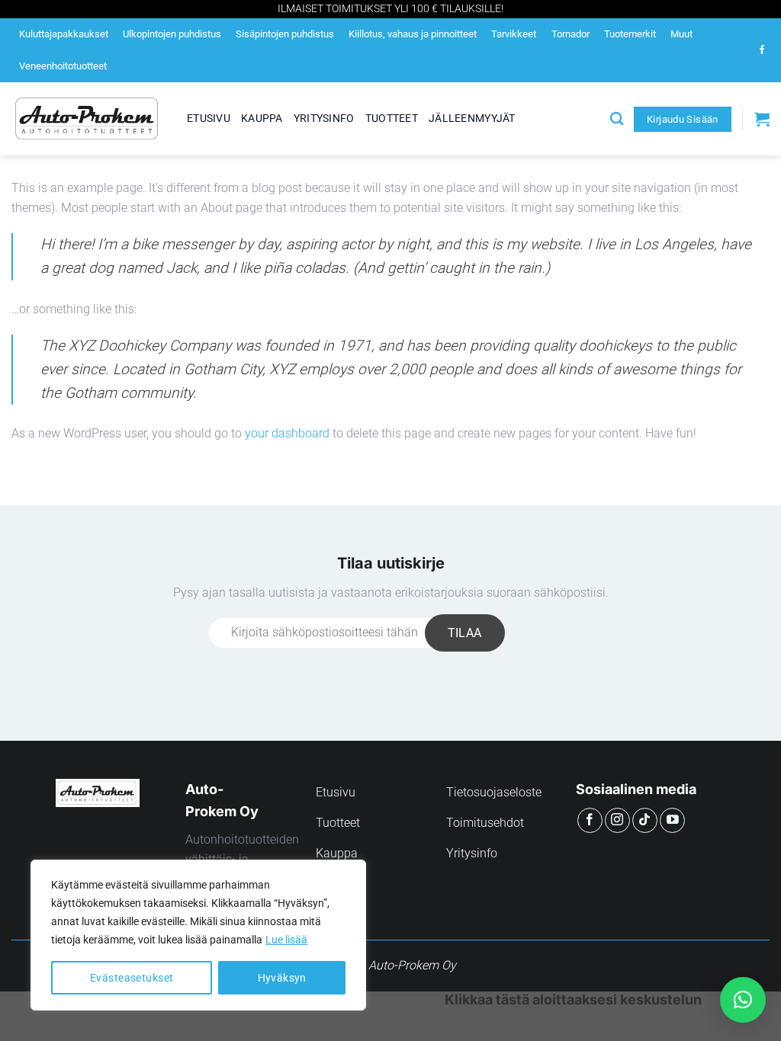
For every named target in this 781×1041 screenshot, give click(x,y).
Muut (681, 34)
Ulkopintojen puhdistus (172, 34)
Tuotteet (391, 118)
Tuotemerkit (630, 34)
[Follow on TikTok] (644, 820)
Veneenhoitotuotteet (63, 66)
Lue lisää (286, 940)
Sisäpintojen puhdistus (285, 34)
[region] (198, 935)
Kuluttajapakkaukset (63, 34)
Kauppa (262, 118)
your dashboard (287, 433)
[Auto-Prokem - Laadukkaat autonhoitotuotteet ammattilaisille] (87, 119)
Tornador (570, 34)
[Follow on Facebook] (762, 50)
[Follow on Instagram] (617, 820)
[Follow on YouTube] (672, 820)
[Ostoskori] (762, 119)
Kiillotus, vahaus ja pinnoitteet (413, 34)
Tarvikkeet (513, 34)
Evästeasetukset (131, 978)
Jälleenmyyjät (472, 118)
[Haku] (616, 119)
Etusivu (208, 118)
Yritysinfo (324, 118)
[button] (743, 1000)
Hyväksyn (282, 978)
